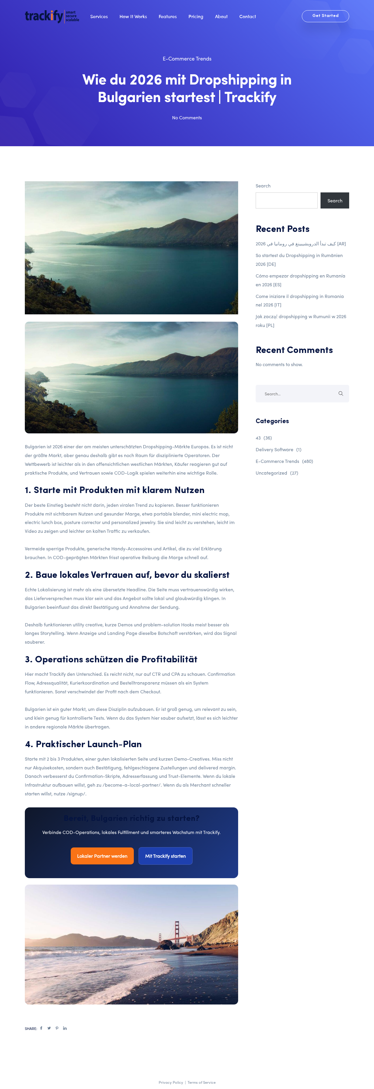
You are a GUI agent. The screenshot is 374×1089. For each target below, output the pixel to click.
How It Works (133, 16)
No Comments (187, 117)
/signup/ (76, 793)
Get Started (325, 16)
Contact (247, 16)
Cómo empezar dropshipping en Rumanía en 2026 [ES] (300, 280)
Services (99, 16)
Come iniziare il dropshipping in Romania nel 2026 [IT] (300, 300)
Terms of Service (202, 1082)
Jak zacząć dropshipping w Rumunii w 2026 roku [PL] (301, 320)
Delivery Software (279, 449)
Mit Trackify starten (165, 855)
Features (168, 16)
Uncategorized (277, 472)
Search (263, 185)
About (221, 16)
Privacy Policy (171, 1082)
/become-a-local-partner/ (132, 784)
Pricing (195, 16)
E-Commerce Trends (187, 58)
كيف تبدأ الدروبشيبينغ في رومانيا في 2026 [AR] (301, 243)
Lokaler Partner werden (102, 855)
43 (264, 437)
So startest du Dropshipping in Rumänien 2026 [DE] (299, 259)
